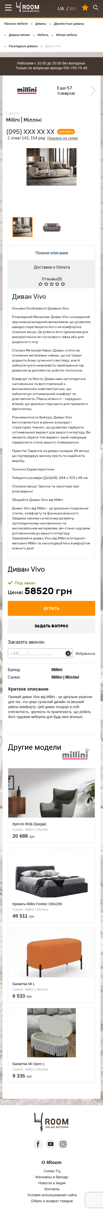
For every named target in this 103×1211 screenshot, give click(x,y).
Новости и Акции (52, 1183)
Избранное (85, 654)
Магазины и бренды (52, 1177)
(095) (30, 132)
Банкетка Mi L (23, 984)
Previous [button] (13, 179)
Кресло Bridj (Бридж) (29, 824)
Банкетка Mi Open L (28, 1064)
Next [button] (89, 179)
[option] (51, 179)
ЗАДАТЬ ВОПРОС (51, 626)
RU (73, 8)
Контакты (52, 1189)
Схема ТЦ (52, 1171)
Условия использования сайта (52, 1195)
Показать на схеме (62, 138)
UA (61, 8)
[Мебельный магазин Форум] (28, 7)
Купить (52, 608)
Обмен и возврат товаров (52, 1201)
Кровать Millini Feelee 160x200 (37, 904)
